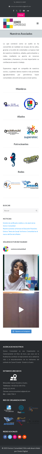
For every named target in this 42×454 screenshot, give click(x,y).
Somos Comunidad (15, 448)
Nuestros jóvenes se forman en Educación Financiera (20, 229)
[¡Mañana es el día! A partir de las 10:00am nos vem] (21, 273)
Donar (21, 15)
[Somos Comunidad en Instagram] (15, 437)
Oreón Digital (22, 451)
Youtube (24, 11)
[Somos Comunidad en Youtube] (20, 437)
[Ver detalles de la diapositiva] (12, 185)
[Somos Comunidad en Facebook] (5, 437)
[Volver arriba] (36, 448)
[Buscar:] (20, 210)
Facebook (13, 11)
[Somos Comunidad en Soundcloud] (24, 437)
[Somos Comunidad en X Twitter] (10, 437)
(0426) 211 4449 (21, 2)
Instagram (20, 11)
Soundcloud (28, 11)
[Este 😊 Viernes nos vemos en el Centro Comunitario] (21, 310)
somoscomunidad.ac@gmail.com (21, 6)
